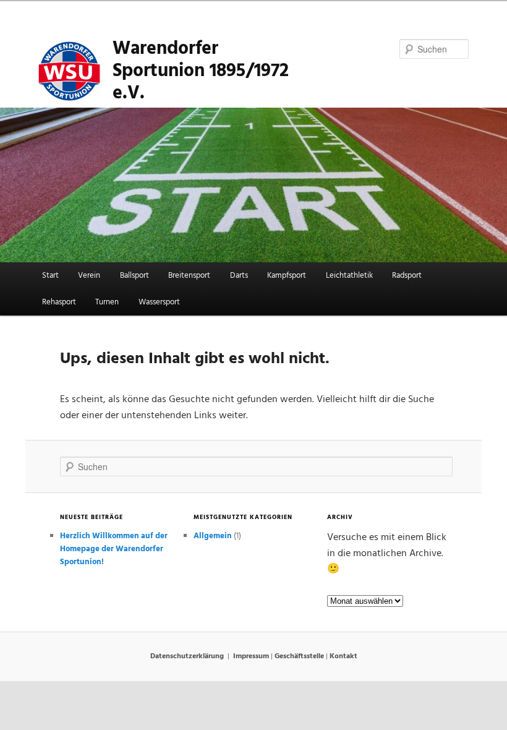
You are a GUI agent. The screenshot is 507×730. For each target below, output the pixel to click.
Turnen (107, 302)
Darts (239, 275)
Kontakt (343, 656)
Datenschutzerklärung (187, 656)
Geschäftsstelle (299, 656)
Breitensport (189, 275)
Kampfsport (286, 275)
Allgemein (213, 536)
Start (50, 275)
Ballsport (134, 275)
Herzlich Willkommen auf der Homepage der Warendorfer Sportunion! (114, 549)
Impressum (251, 656)
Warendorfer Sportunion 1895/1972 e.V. (201, 73)
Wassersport (159, 302)
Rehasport (59, 302)
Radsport (407, 275)
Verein (89, 275)
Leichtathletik (349, 275)
